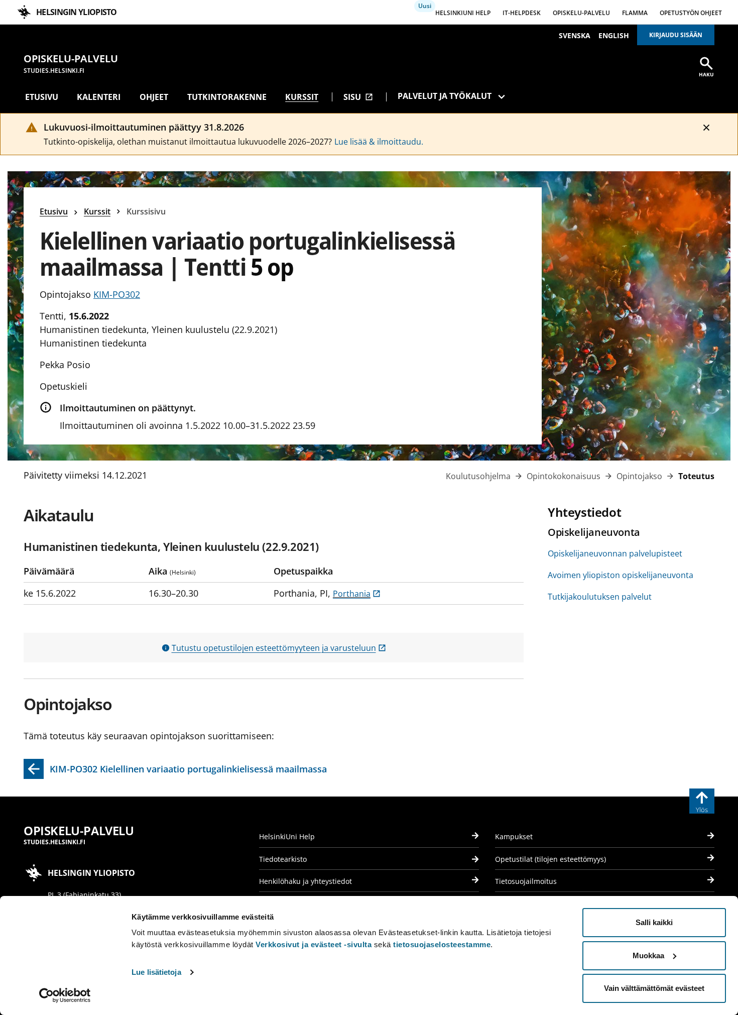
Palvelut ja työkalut (444, 95)
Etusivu (41, 96)
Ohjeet (154, 96)
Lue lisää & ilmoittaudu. (378, 141)
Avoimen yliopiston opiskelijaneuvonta (620, 575)
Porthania (357, 593)
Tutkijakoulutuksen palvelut (600, 596)
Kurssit (301, 96)
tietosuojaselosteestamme (441, 944)
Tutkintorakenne (227, 96)
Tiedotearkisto (283, 859)
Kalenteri (98, 96)
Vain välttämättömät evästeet (654, 988)
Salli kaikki (654, 922)
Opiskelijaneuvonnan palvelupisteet (615, 553)
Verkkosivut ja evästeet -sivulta (314, 944)
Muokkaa (648, 955)
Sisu (358, 96)
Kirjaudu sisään (675, 35)
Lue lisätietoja (156, 972)
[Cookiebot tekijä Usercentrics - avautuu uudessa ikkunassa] (65, 995)
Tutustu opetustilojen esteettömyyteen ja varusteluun (279, 647)
